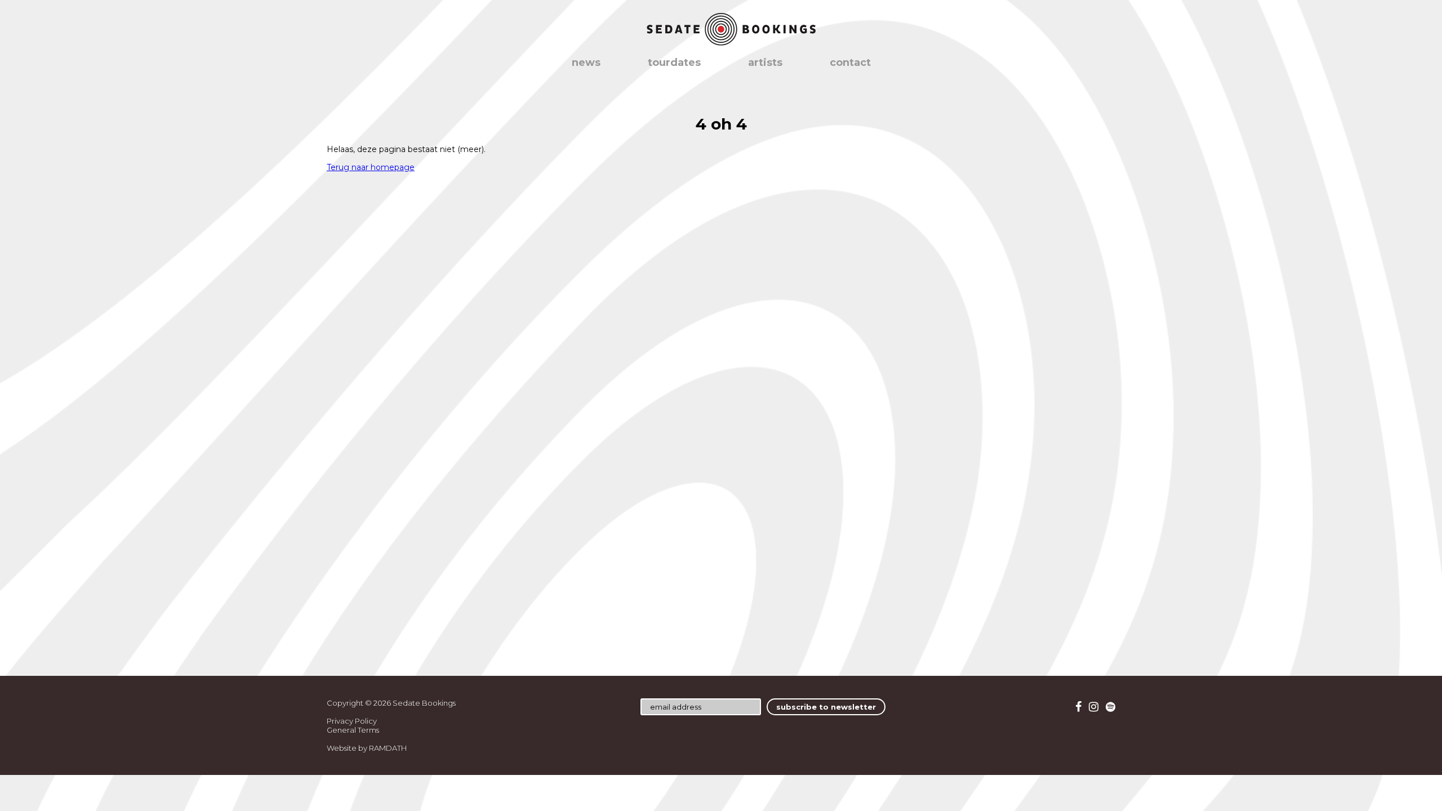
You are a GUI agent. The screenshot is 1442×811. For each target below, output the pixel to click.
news (586, 62)
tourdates (674, 62)
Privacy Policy (352, 720)
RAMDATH (388, 747)
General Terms (353, 729)
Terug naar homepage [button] (371, 167)
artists (765, 62)
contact (850, 62)
